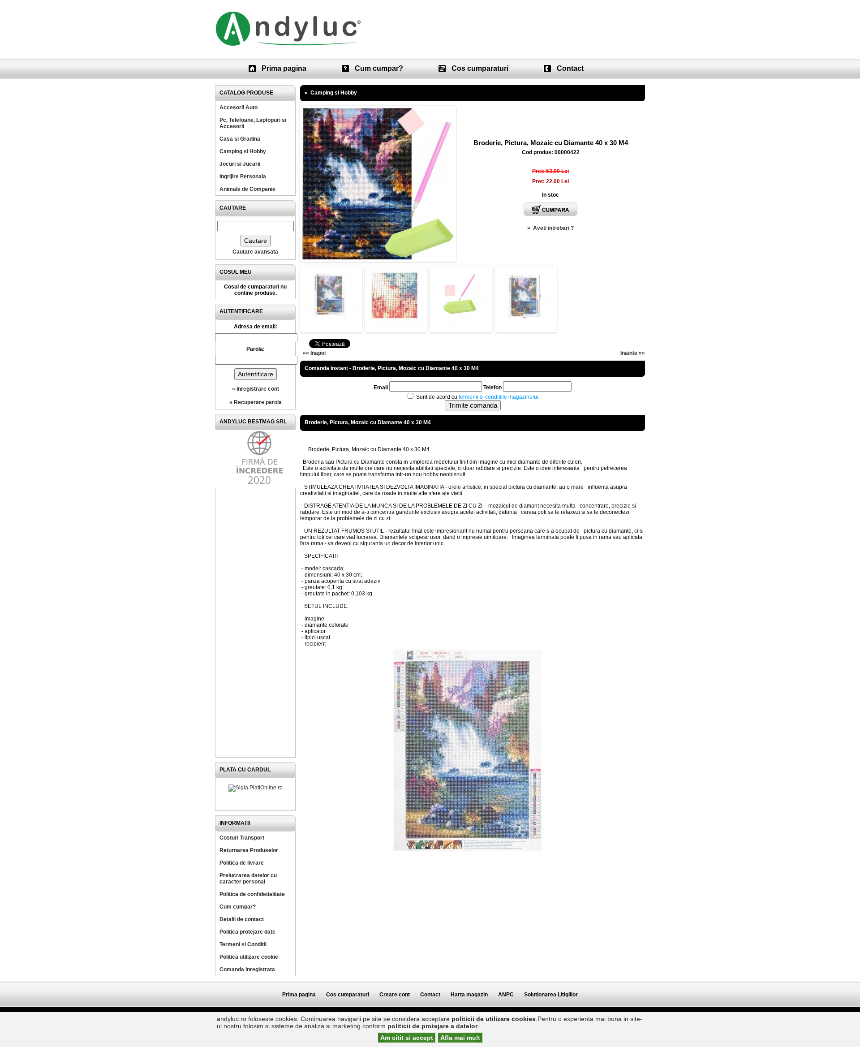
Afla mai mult (460, 1037)
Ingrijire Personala (242, 176)
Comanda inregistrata (247, 969)
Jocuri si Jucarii (239, 164)
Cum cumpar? (379, 68)
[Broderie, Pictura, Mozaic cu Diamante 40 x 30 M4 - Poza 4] (461, 324)
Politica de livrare (241, 863)
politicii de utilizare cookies (494, 1018)
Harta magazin (469, 994)
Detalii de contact (241, 919)
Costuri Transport (241, 838)
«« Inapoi (314, 353)
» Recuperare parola (255, 402)
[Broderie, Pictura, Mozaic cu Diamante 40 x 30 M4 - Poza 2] (331, 324)
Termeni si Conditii (243, 944)
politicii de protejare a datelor (432, 1026)
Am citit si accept (406, 1037)
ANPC (506, 994)
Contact (570, 68)
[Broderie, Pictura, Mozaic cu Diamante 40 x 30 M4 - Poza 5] (526, 324)
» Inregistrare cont (255, 389)
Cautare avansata (255, 252)
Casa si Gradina (239, 139)
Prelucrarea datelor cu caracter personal (248, 878)
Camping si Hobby (242, 151)
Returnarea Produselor (248, 850)
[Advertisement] (255, 622)
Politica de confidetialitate (252, 894)
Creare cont (394, 994)
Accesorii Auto (238, 107)
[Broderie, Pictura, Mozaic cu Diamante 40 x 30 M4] (378, 258)
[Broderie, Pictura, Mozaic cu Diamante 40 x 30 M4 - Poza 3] (396, 324)
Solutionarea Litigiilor (551, 994)
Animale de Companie (247, 189)
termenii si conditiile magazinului (498, 397)
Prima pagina (284, 68)
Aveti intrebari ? (553, 228)
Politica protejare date (247, 932)
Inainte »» (632, 353)
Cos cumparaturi (480, 68)
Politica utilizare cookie (248, 957)
